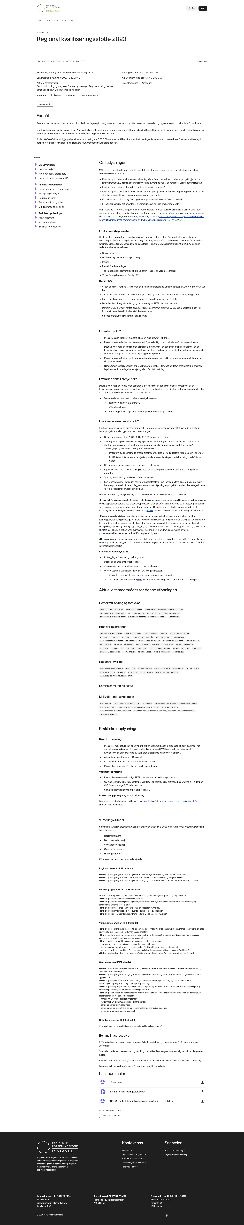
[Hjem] (50, 8)
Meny (203, 8)
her (140, 579)
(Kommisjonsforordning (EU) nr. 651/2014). (164, 220)
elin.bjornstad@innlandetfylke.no (52, 1203)
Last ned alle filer (45, 104)
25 (142, 220)
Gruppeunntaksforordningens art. (125, 220)
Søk (193, 8)
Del (190, 61)
